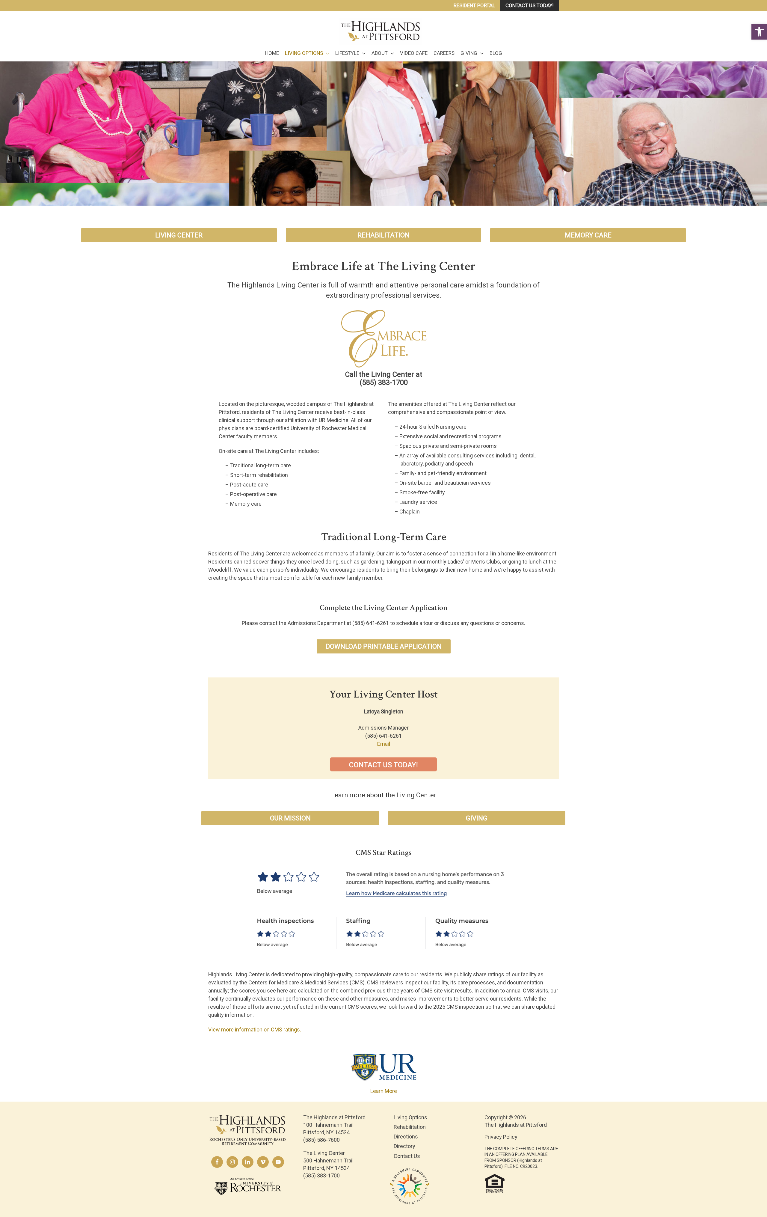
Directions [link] (406, 1136)
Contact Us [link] (407, 1156)
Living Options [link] (410, 1117)
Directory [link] (404, 1146)
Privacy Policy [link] (500, 1137)
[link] (759, 32)
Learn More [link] (383, 1091)
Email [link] (383, 744)
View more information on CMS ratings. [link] (254, 1029)
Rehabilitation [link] (410, 1127)
